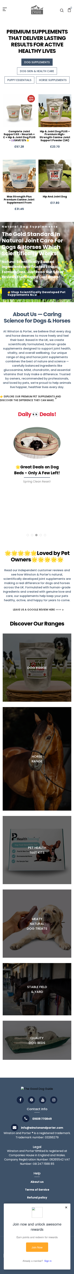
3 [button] (36, 535)
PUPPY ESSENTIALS (19, 80)
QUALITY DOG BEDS (37, 1040)
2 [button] (38, 294)
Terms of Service (37, 1190)
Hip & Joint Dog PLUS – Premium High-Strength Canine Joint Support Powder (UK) (55, 136)
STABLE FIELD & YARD (37, 989)
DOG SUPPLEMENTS (37, 62)
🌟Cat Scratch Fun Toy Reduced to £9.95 (37, 477)
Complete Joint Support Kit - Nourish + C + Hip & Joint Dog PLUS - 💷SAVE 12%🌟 (19, 136)
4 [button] (41, 535)
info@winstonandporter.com (42, 1128)
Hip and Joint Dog (55, 196)
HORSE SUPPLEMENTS (53, 80)
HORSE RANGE (37, 758)
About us (37, 1182)
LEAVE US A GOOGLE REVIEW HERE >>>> (37, 609)
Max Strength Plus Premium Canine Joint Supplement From (19, 199)
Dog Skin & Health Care (37, 71)
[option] (37, 262)
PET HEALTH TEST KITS (37, 850)
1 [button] (34, 294)
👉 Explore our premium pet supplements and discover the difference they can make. (30, 398)
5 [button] (45, 535)
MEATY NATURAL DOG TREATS (37, 924)
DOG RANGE (37, 667)
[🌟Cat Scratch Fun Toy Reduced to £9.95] (37, 446)
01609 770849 (42, 1119)
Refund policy (37, 1197)
